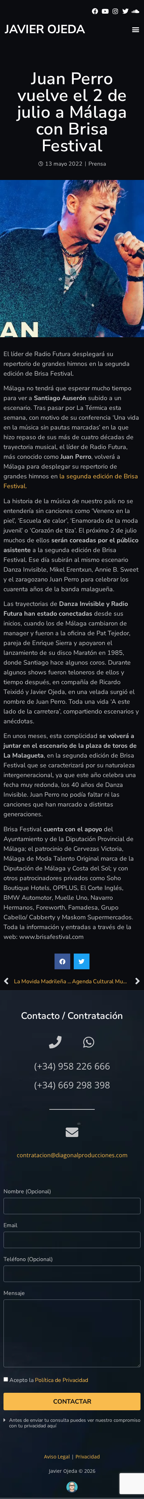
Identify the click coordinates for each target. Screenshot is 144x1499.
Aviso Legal (57, 1456)
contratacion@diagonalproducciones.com (72, 1155)
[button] (135, 29)
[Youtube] (105, 11)
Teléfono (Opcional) (28, 1260)
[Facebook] (95, 11)
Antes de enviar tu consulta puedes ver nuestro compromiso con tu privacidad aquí (75, 1423)
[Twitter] (125, 11)
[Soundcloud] (135, 11)
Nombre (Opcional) (27, 1192)
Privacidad (87, 1456)
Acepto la (48, 1380)
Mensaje (14, 1293)
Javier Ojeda (45, 29)
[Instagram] (115, 11)
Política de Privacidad (61, 1380)
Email (10, 1226)
